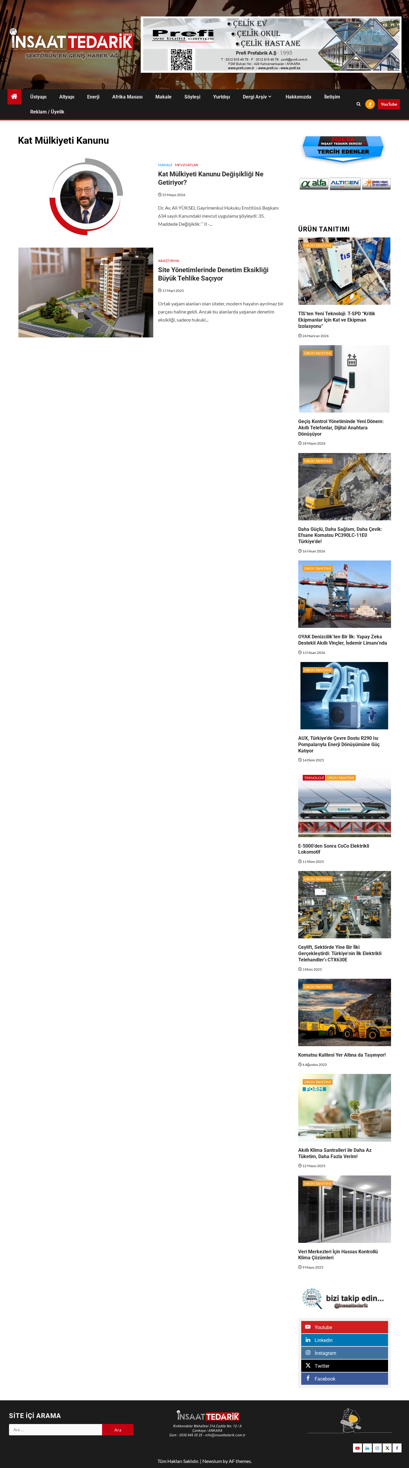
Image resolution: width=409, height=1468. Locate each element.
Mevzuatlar (186, 165)
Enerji (93, 97)
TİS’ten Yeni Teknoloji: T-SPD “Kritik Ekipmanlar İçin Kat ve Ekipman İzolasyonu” (336, 320)
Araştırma (168, 260)
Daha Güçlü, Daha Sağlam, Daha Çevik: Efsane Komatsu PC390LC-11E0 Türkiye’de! (340, 535)
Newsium (212, 1461)
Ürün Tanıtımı (317, 245)
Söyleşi (192, 97)
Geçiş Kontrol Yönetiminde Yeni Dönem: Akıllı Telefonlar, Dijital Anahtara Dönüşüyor (341, 428)
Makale (163, 97)
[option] (314, 184)
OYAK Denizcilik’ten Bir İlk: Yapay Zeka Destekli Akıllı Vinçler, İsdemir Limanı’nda (342, 640)
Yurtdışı (221, 97)
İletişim (332, 97)
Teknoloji (314, 777)
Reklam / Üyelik (47, 112)
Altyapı (66, 97)
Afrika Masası (127, 97)
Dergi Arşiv (255, 97)
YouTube (389, 104)
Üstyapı (38, 97)
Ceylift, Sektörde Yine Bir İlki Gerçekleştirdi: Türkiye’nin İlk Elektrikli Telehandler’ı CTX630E (339, 953)
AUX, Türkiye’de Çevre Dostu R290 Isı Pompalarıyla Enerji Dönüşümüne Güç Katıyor (339, 744)
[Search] (358, 104)
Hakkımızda (298, 97)
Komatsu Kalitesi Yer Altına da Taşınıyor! (342, 1055)
